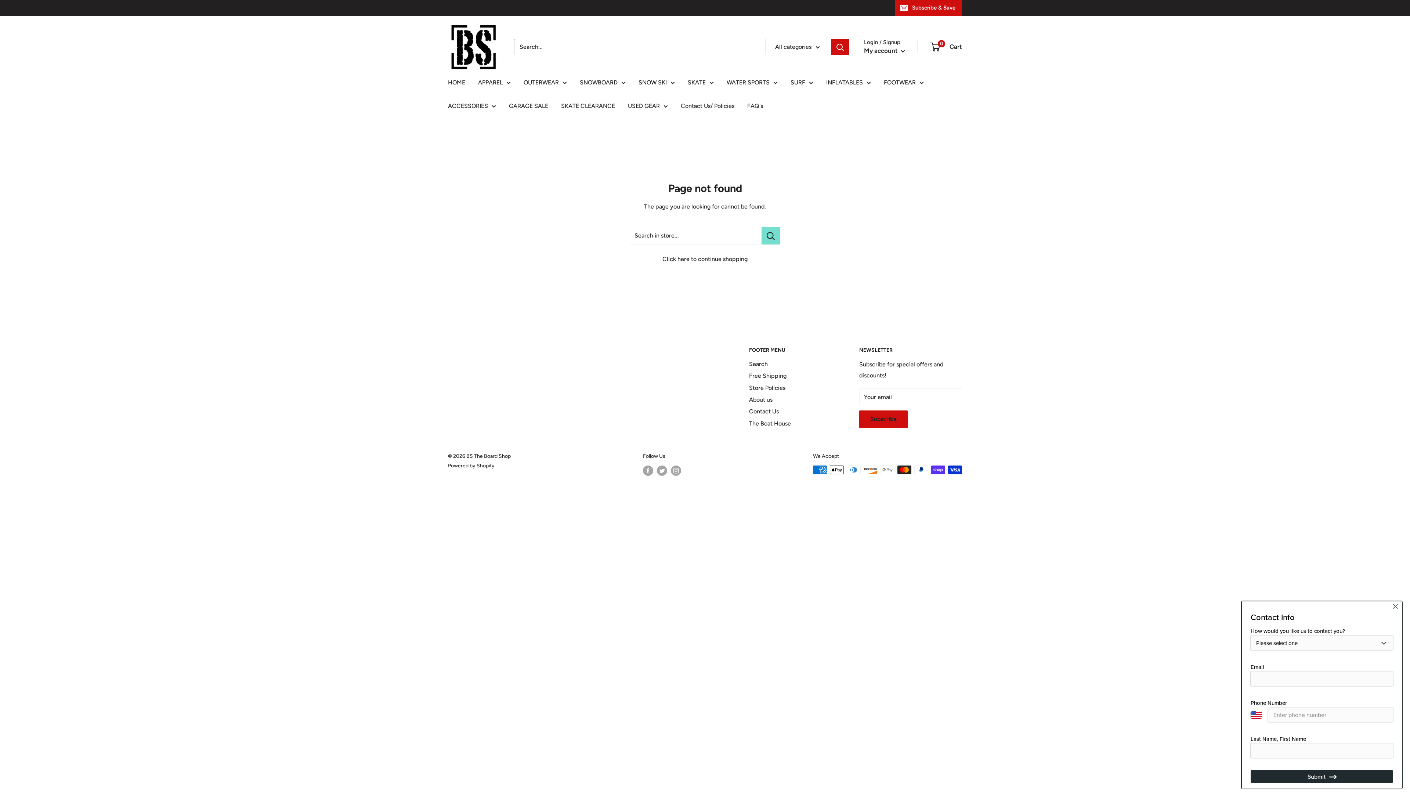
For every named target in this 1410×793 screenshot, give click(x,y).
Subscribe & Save (933, 7)
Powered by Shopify (471, 466)
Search (758, 364)
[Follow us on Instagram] (676, 471)
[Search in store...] (771, 236)
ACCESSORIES (468, 105)
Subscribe (883, 419)
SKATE (697, 82)
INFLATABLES (844, 82)
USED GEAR (644, 105)
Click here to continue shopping (705, 259)
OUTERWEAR (541, 82)
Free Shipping (768, 375)
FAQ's (755, 105)
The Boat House (770, 423)
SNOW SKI (653, 82)
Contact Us (764, 411)
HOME (456, 82)
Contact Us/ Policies (707, 105)
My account (881, 50)
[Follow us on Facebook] (648, 471)
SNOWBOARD (599, 82)
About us (761, 399)
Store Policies (767, 387)
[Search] (840, 47)
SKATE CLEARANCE (588, 105)
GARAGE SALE (528, 105)
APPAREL (490, 82)
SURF (798, 82)
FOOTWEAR (900, 82)
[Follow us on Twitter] (662, 471)
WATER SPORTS (748, 82)
